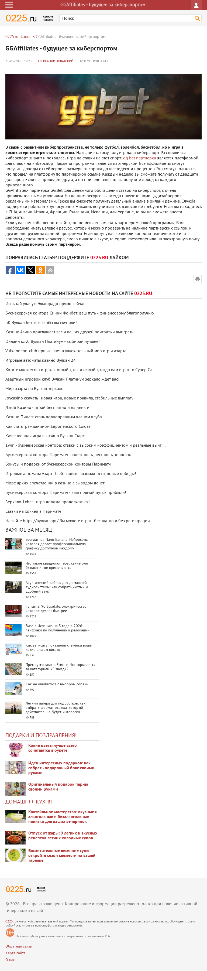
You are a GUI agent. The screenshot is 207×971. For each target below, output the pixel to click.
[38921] (15, 816)
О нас (10, 960)
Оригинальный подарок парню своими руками (58, 787)
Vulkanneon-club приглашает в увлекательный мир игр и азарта (65, 351)
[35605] (15, 750)
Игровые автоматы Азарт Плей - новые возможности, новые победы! (70, 474)
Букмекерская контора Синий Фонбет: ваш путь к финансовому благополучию (79, 313)
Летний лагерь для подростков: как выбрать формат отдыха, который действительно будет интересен (55, 707)
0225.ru (10, 922)
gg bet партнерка (139, 158)
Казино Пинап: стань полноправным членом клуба (53, 417)
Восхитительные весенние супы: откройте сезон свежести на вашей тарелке (61, 855)
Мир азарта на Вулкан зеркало (34, 389)
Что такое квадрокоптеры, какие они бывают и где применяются (57, 565)
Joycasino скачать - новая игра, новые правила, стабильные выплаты (69, 398)
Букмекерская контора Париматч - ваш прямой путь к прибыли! (65, 492)
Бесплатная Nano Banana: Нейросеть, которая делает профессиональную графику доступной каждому (57, 544)
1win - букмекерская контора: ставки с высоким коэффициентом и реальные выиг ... (85, 445)
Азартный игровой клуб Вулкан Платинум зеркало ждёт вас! (62, 379)
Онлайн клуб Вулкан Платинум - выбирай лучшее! (52, 341)
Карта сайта (15, 953)
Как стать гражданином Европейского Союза (48, 426)
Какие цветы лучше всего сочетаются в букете (52, 748)
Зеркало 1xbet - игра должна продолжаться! (47, 502)
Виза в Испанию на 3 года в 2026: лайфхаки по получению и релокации (57, 628)
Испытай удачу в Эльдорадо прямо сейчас (45, 304)
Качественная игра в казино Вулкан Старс (45, 436)
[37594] (15, 838)
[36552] (15, 855)
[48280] (15, 767)
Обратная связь (18, 946)
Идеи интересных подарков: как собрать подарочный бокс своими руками (61, 768)
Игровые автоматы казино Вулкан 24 (40, 360)
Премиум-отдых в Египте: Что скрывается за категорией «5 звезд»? (60, 667)
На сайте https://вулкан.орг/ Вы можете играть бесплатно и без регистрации (77, 521)
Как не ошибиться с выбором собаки (57, 684)
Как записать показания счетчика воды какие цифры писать (59, 647)
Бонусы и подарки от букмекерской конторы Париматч (58, 464)
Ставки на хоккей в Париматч (33, 511)
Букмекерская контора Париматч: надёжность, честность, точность (68, 455)
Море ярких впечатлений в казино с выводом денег (55, 483)
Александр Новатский (55, 62)
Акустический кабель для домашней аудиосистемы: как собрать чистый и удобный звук (57, 587)
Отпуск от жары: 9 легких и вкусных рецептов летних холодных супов (62, 836)
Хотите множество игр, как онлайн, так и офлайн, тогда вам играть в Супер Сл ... (80, 370)
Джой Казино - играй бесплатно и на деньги (47, 408)
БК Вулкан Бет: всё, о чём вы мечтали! (41, 323)
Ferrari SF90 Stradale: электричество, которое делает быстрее (56, 608)
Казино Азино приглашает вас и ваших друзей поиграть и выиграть (69, 332)
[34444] (15, 789)
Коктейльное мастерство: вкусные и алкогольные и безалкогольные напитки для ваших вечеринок (63, 817)
